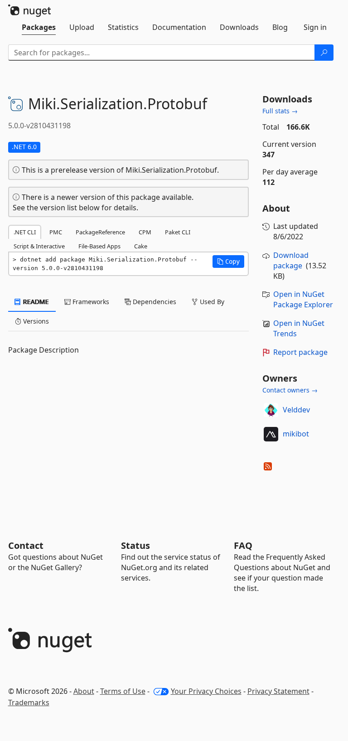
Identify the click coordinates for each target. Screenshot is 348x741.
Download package (291, 260)
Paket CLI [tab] (177, 232)
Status (135, 545)
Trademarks (28, 702)
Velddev (296, 410)
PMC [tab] (55, 232)
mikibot (296, 434)
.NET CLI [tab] (25, 232)
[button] (228, 261)
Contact (26, 545)
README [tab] (35, 301)
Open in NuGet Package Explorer (303, 299)
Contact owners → (290, 390)
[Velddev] (271, 410)
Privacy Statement (278, 691)
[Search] (324, 52)
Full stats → (280, 111)
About (83, 691)
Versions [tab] (35, 321)
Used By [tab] (211, 301)
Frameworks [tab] (90, 301)
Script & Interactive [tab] (39, 246)
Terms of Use (122, 691)
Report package (300, 352)
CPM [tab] (145, 232)
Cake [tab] (140, 246)
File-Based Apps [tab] (99, 246)
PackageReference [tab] (100, 232)
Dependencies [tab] (153, 301)
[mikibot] (271, 434)
